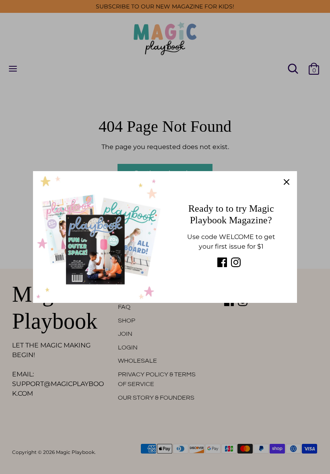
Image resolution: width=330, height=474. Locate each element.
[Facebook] (222, 262)
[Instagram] (236, 262)
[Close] (286, 181)
